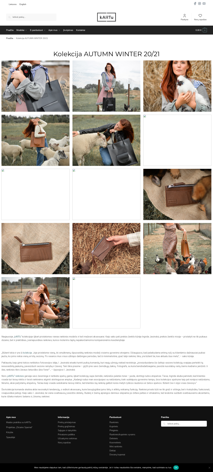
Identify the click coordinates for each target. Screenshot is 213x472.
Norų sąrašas (200, 19)
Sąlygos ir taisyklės (67, 430)
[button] (201, 30)
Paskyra (184, 19)
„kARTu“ (18, 336)
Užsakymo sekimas (67, 438)
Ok (176, 467)
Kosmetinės (115, 442)
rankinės (19, 376)
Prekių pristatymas (67, 422)
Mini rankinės (116, 446)
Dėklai (113, 450)
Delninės (114, 438)
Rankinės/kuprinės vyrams (122, 434)
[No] (209, 467)
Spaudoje (10, 437)
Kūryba (9, 432)
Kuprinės (114, 426)
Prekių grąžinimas (66, 426)
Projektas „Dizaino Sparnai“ (19, 427)
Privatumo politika (66, 434)
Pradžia (9, 38)
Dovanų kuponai (117, 454)
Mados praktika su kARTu (18, 422)
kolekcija (27, 352)
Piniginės (114, 430)
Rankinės (114, 422)
